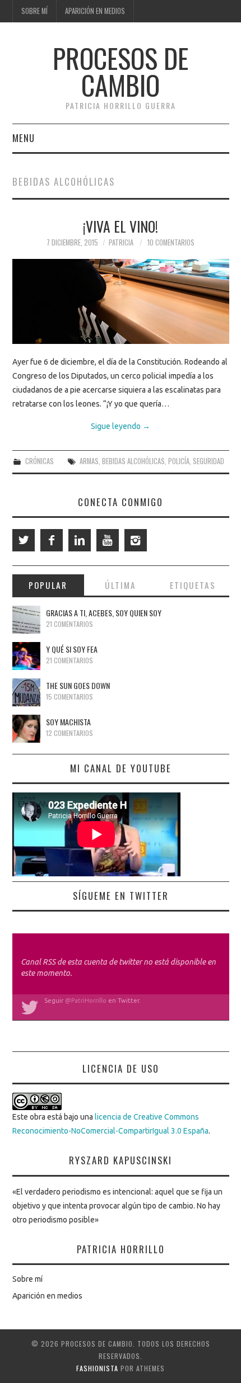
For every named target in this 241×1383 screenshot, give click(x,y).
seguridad (208, 461)
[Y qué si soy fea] (26, 656)
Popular (48, 585)
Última (120, 585)
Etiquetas (193, 585)
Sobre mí (34, 11)
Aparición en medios (95, 11)
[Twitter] (23, 540)
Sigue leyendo (120, 426)
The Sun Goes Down (78, 685)
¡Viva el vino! (120, 226)
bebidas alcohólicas (133, 461)
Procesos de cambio (120, 71)
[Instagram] (135, 540)
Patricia (121, 242)
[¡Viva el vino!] (120, 301)
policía (178, 461)
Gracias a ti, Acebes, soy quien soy (103, 613)
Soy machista (68, 722)
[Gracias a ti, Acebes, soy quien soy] (26, 620)
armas (89, 461)
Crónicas (39, 461)
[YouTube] (107, 540)
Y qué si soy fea (72, 649)
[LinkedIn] (79, 540)
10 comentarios (170, 242)
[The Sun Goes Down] (26, 692)
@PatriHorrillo (85, 1000)
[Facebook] (51, 540)
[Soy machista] (26, 729)
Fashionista (97, 1368)
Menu (23, 138)
